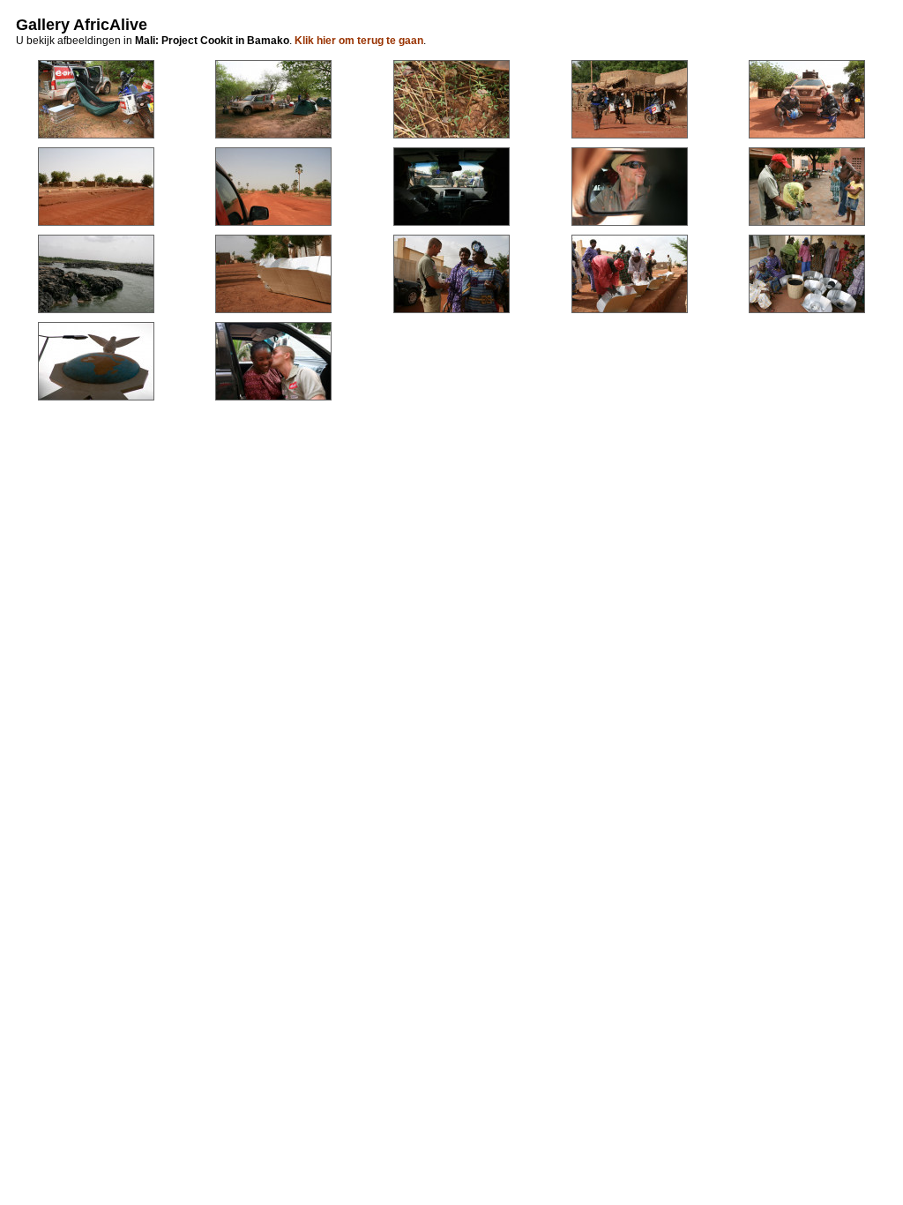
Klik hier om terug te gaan (359, 40)
